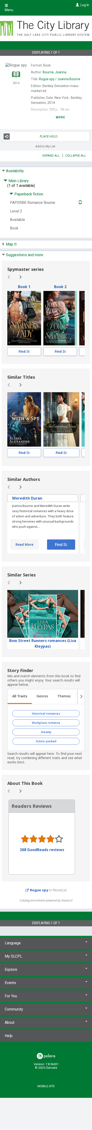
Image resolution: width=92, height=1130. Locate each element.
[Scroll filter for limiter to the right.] (81, 696)
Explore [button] (11, 969)
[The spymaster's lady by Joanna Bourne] (24, 318)
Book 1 (24, 286)
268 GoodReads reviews (42, 849)
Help (9, 1035)
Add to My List (45, 146)
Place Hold (49, 136)
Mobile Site (46, 1086)
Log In (84, 5)
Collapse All (75, 155)
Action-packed (46, 741)
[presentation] (24, 318)
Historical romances (46, 714)
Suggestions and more (24, 255)
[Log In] (77, 5)
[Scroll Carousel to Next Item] (20, 277)
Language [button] (13, 943)
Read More (24, 544)
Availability (15, 171)
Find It (24, 351)
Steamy (46, 732)
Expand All (51, 155)
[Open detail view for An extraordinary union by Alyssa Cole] (61, 419)
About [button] (9, 1022)
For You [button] (11, 996)
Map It (11, 244)
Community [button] (14, 1009)
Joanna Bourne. (60, 79)
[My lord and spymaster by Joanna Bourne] (60, 318)
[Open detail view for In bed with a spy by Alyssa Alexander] (24, 419)
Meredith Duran (27, 498)
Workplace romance (46, 723)
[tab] (20, 696)
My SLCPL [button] (13, 956)
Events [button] (10, 983)
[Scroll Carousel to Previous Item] (9, 277)
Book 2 (60, 286)
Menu (9, 10)
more (60, 117)
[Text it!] (79, 202)
